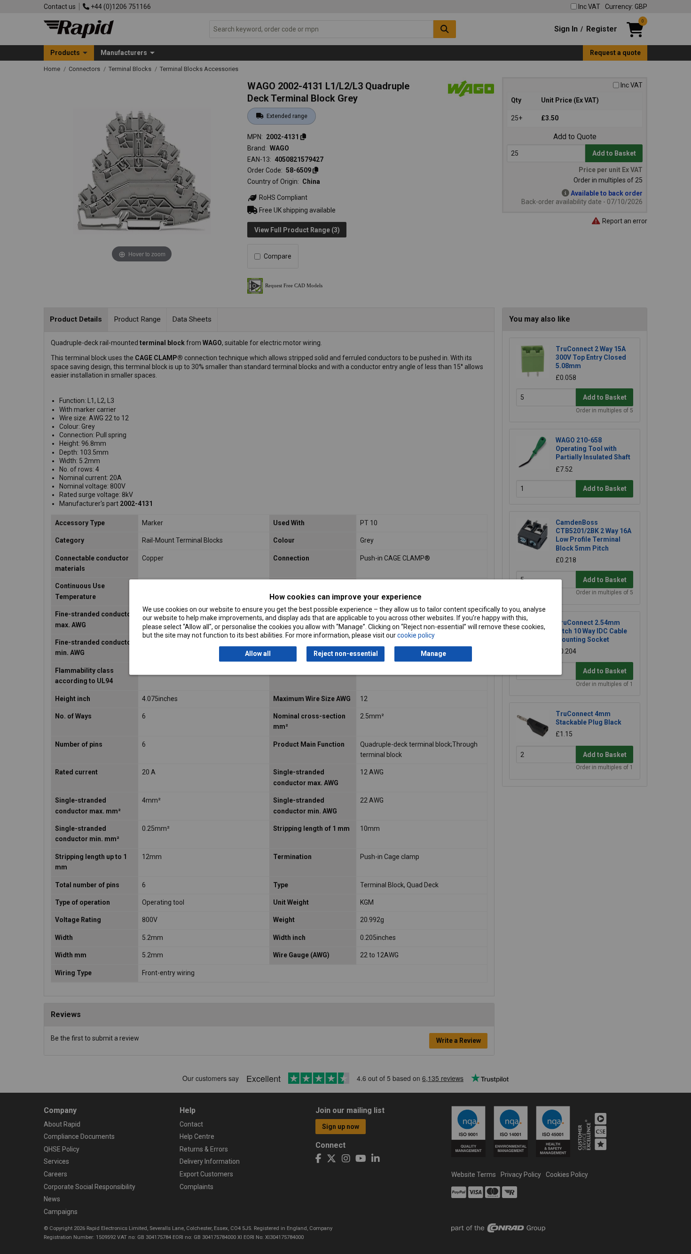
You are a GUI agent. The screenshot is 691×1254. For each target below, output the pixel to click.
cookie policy (416, 635)
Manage (433, 654)
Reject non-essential (346, 654)
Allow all (258, 654)
